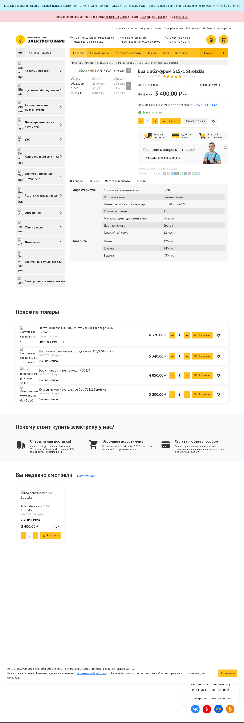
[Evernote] (181, 173)
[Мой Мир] (173, 173)
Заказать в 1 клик (195, 121)
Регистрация (224, 28)
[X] (177, 173)
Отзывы (152, 53)
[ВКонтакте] (164, 173)
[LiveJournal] (185, 173)
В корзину (172, 121)
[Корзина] (223, 40)
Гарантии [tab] (141, 181)
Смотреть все (85, 476)
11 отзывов (189, 76)
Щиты (151, 17)
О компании (193, 28)
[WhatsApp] (194, 173)
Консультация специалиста (163, 157)
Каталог (78, 53)
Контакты (181, 53)
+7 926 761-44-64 (179, 37)
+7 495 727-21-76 (179, 41)
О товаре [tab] (76, 181)
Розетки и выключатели (172, 17)
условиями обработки (91, 673)
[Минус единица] (141, 121)
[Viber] (189, 173)
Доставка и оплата (128, 53)
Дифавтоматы (129, 17)
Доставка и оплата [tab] (117, 181)
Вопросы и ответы (150, 28)
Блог (166, 53)
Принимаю (228, 673)
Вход (209, 28)
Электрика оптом (173, 28)
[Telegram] (198, 173)
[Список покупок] (211, 40)
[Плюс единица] (155, 121)
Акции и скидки (99, 53)
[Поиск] (223, 53)
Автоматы (112, 17)
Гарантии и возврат (126, 28)
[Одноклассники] (168, 173)
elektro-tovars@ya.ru (134, 37)
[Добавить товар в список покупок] (214, 121)
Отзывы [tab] (94, 181)
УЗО (143, 17)
